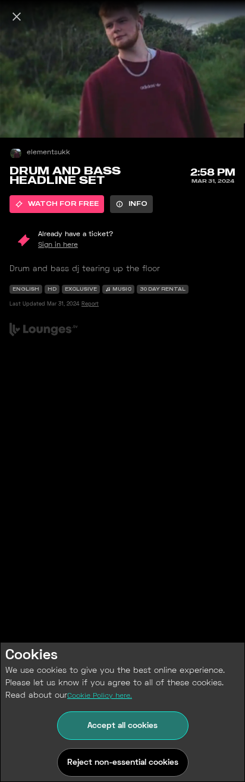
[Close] (17, 16)
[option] (57, 204)
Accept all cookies (122, 726)
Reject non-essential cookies (122, 763)
